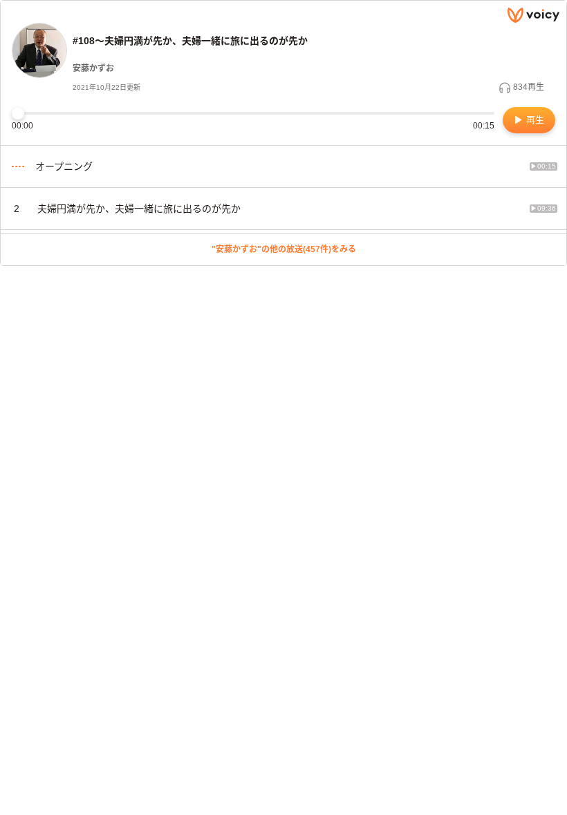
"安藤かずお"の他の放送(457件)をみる (284, 249)
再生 (533, 120)
